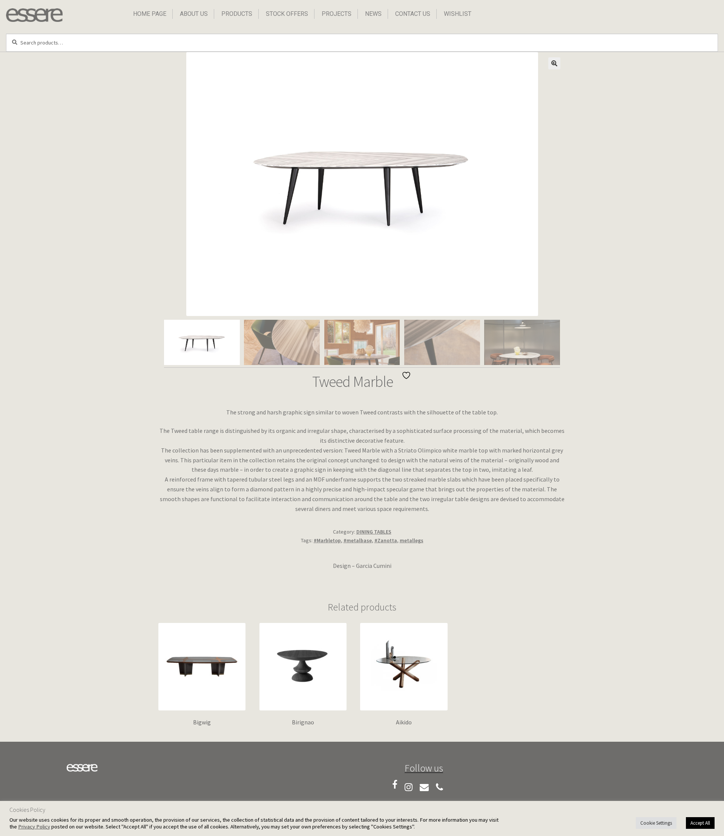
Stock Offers (287, 13)
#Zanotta (385, 540)
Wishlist (457, 13)
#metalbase (358, 540)
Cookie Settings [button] (656, 823)
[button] (554, 63)
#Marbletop (327, 540)
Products (236, 13)
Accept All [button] (700, 823)
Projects (336, 13)
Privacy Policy (34, 826)
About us (194, 13)
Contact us (412, 13)
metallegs (411, 540)
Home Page (149, 13)
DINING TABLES (373, 531)
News (373, 13)
